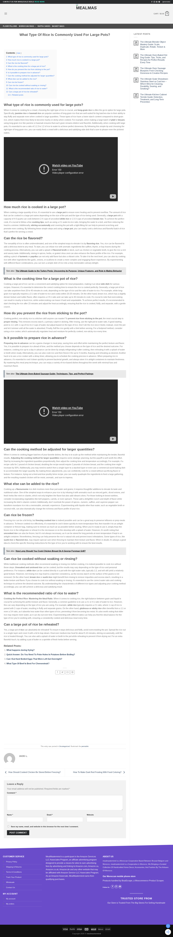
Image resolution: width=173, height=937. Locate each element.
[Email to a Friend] (67, 672)
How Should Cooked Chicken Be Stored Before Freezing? (34, 772)
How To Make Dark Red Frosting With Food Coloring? (97, 772)
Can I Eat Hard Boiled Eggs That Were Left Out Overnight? (34, 659)
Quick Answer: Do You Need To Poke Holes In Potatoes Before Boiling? (40, 654)
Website (90, 815)
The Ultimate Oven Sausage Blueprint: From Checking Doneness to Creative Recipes (154, 70)
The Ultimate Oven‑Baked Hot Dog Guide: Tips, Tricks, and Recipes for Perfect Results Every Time (153, 59)
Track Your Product (13, 877)
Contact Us (10, 887)
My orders (10, 904)
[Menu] (5, 13)
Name (10, 815)
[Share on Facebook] (57, 672)
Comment (11, 793)
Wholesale (10, 882)
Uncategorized (64, 746)
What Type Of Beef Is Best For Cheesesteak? (27, 663)
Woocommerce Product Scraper (149, 881)
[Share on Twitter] (62, 672)
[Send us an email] (156, 2)
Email (50, 815)
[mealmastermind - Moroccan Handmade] (86, 14)
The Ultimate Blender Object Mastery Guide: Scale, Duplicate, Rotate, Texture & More (153, 45)
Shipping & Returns (14, 867)
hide (18, 53)
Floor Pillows (10, 26)
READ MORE (40, 2)
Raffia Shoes (44, 26)
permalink (85, 746)
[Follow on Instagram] (154, 2)
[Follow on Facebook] (152, 2)
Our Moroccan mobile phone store (119, 876)
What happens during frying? (20, 650)
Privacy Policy (11, 862)
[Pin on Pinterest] (72, 672)
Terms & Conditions (14, 872)
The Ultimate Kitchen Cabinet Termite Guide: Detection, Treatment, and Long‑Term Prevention (153, 98)
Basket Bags (58, 26)
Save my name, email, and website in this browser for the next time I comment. (45, 827)
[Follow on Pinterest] (159, 2)
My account (10, 899)
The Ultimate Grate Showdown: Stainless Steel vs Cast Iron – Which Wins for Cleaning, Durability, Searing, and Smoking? (154, 84)
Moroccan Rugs (26, 26)
